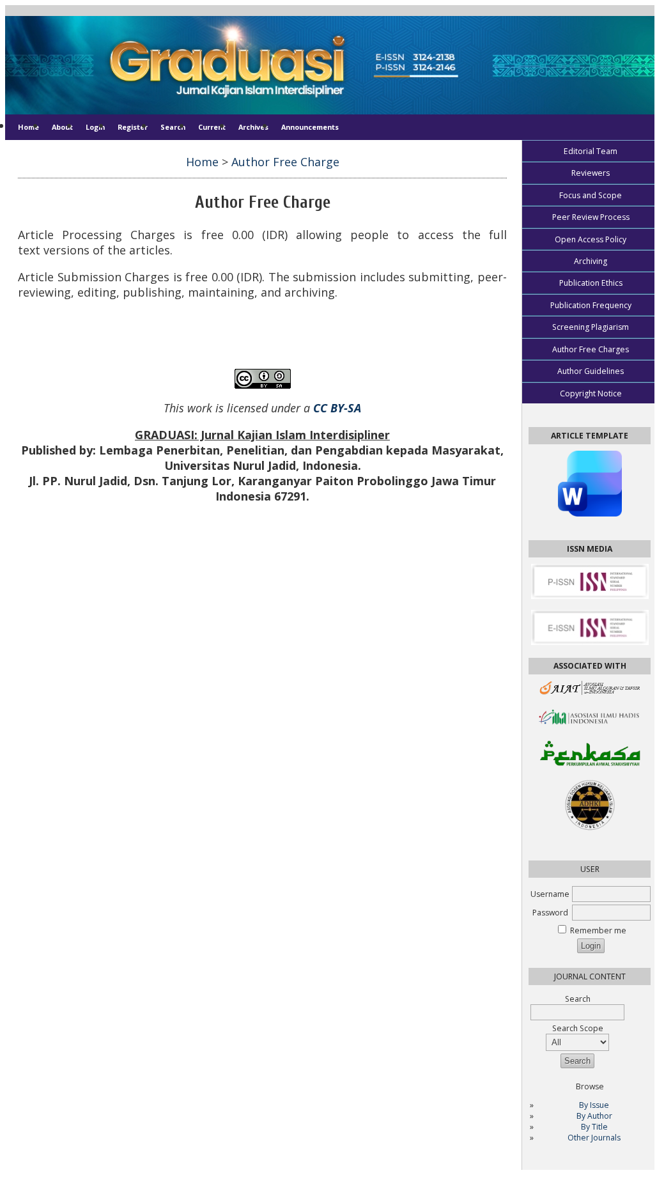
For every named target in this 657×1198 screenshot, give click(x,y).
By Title (594, 1126)
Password (550, 912)
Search (172, 127)
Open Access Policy (590, 239)
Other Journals (594, 1137)
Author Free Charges (590, 349)
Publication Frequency (590, 305)
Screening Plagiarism (590, 327)
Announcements (310, 127)
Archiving (590, 261)
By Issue (594, 1105)
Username (549, 894)
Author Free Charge (285, 161)
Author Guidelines (590, 371)
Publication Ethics (590, 282)
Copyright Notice (591, 393)
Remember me (598, 930)
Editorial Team (590, 151)
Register (133, 127)
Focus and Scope (590, 195)
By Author (594, 1115)
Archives (253, 127)
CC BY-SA (337, 408)
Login (95, 127)
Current (212, 127)
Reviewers (590, 172)
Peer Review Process (591, 217)
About (62, 127)
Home (28, 127)
